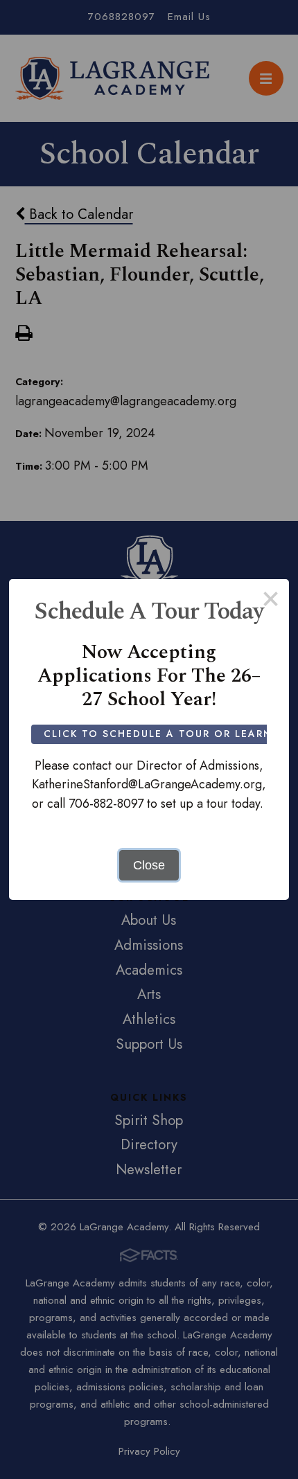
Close (149, 865)
